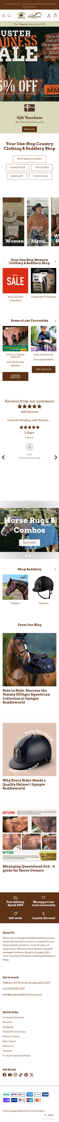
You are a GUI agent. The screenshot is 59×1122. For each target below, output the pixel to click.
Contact (7, 1051)
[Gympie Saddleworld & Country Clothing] (29, 15)
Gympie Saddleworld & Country (36, 938)
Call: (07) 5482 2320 (14, 988)
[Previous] (3, 457)
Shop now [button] (29, 129)
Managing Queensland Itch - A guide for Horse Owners (29, 868)
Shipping (8, 1027)
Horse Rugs (17, 167)
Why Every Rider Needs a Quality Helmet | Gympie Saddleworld (24, 784)
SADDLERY (17, 176)
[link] (29, 117)
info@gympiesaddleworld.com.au (22, 994)
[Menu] (3, 15)
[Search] (10, 15)
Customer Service (13, 1017)
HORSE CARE (40, 176)
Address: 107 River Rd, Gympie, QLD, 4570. (27, 982)
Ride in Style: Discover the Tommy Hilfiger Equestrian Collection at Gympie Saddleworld (26, 696)
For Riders (42, 167)
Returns (7, 1022)
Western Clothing (29, 159)
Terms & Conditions (14, 1031)
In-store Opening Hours (16, 1055)
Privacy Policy (11, 1036)
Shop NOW (29, 542)
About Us (8, 1046)
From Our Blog (29, 625)
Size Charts (9, 1041)
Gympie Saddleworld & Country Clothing (27, 1111)
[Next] (55, 457)
